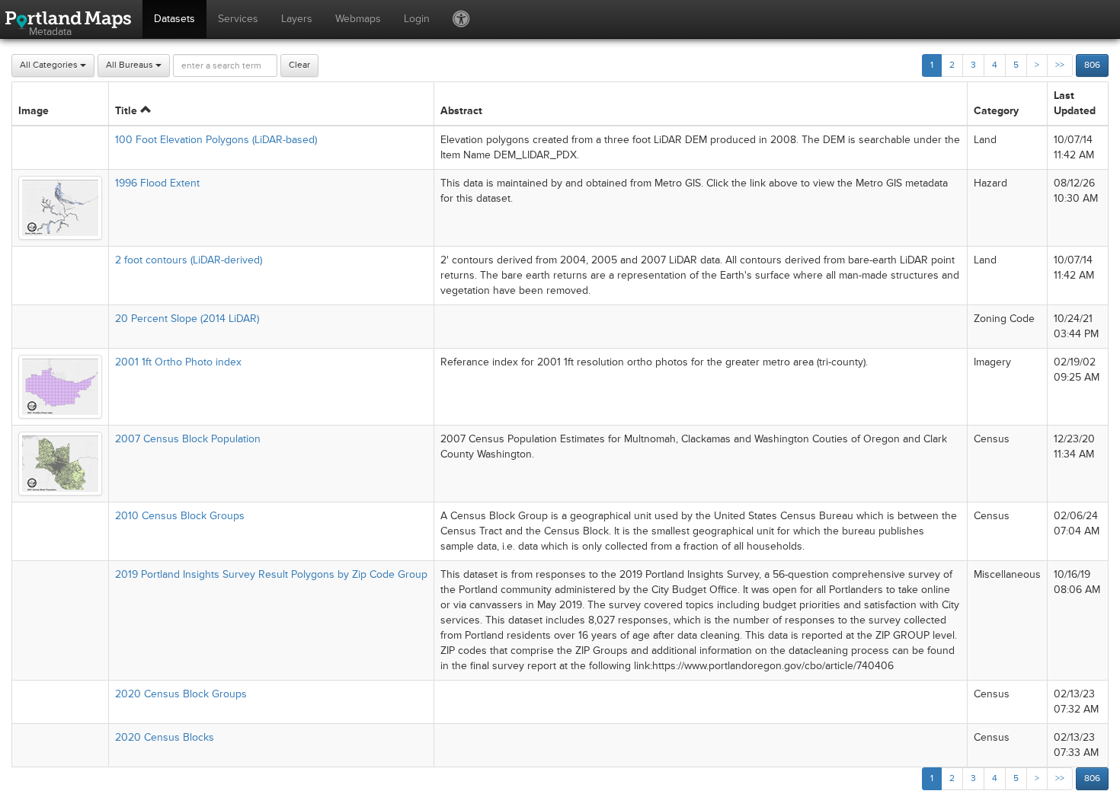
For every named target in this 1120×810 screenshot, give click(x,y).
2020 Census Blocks (164, 737)
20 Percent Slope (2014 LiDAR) (187, 318)
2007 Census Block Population (188, 438)
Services (238, 18)
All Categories (50, 65)
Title (127, 110)
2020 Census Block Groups (181, 693)
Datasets (174, 18)
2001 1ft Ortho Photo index (178, 362)
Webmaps (358, 18)
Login (417, 18)
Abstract (461, 110)
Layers (296, 18)
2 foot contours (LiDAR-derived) (188, 260)
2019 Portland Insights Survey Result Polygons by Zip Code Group (271, 574)
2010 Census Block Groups (180, 515)
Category (996, 110)
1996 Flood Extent (157, 183)
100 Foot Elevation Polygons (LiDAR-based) (216, 139)
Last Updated (1075, 103)
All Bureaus (130, 65)
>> (1059, 65)
